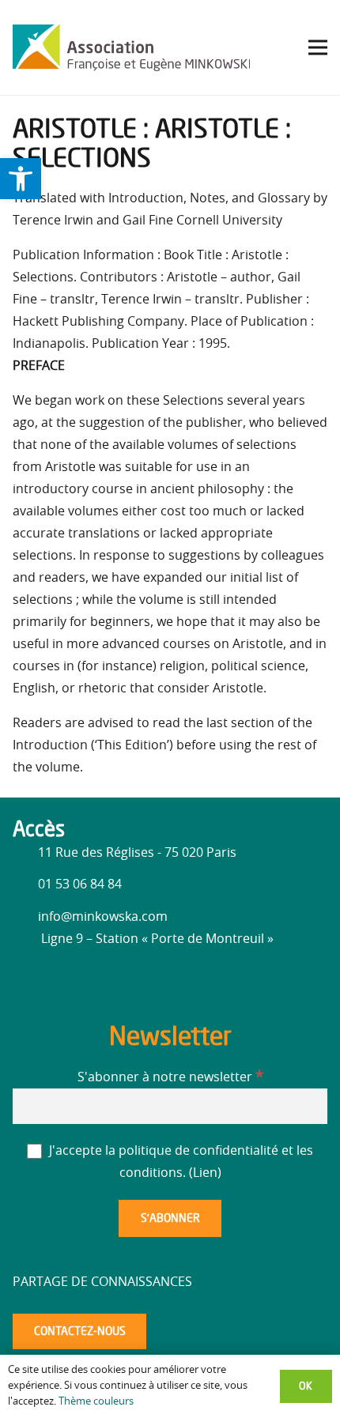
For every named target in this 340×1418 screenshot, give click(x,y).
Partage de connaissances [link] (102, 1282)
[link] (20, 178)
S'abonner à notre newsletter (170, 1077)
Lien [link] (205, 1173)
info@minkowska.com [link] (103, 917)
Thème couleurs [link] (96, 1402)
